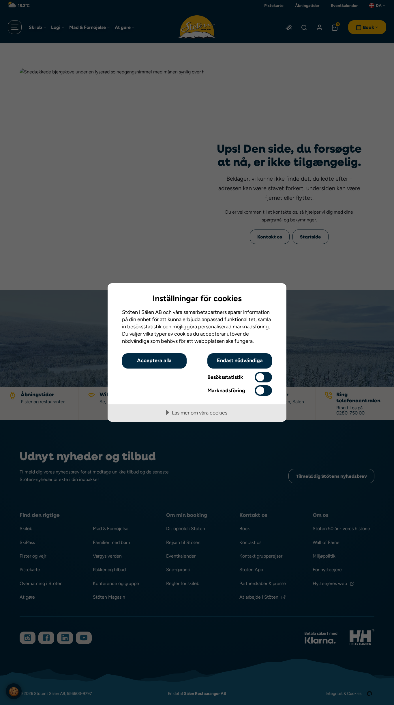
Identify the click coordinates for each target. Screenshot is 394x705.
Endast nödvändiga (240, 360)
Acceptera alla (154, 360)
